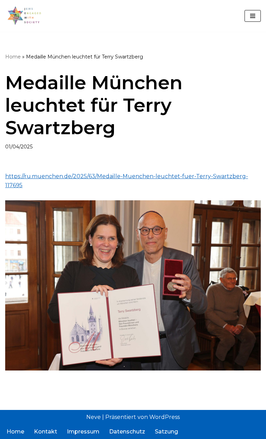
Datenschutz (127, 431)
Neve (93, 417)
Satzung (166, 431)
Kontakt (45, 431)
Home (13, 57)
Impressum (83, 431)
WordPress (164, 417)
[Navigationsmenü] (253, 16)
